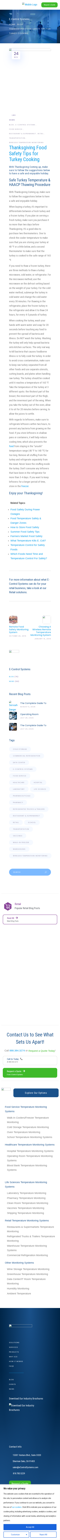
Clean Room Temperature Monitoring (27, 1203)
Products (14, 1352)
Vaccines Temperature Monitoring (25, 1208)
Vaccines (17, 836)
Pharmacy (18, 802)
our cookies (16, 1507)
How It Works (16, 1361)
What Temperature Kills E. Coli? (28, 540)
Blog (20, 24)
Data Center (19, 762)
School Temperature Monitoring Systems (29, 1137)
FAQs (11, 1366)
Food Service (15, 129)
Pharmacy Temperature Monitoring (26, 1198)
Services (13, 1347)
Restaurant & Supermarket (22, 134)
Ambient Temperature (19, 1293)
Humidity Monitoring (18, 1288)
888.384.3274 (17, 1050)
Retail (41, 134)
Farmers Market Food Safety (26, 536)
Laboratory (19, 789)
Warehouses (19, 849)
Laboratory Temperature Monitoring (26, 1193)
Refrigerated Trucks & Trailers (29, 809)
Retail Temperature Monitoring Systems (27, 1220)
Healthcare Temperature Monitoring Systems (30, 1144)
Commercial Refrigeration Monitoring (27, 1255)
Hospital (38, 782)
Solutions (14, 1342)
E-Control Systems (25, 125)
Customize (15, 1534)
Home (12, 24)
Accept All (30, 1527)
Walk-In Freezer (21, 842)
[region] (30, 1512)
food (11, 446)
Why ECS (13, 1357)
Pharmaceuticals (22, 796)
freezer (25, 486)
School (32, 822)
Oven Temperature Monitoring (23, 1132)
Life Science (40, 789)
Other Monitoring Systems (19, 1262)
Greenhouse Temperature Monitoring (27, 1274)
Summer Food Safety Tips (24, 531)
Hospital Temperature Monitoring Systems (30, 1151)
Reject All (43, 1534)
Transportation (17, 138)
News (11, 681)
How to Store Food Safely (24, 527)
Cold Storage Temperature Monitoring (28, 1127)
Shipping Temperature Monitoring (25, 1213)
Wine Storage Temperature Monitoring (28, 1269)
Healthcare (19, 782)
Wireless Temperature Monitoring (26, 142)
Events (12, 1384)
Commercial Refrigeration (26, 756)
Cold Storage (20, 749)
